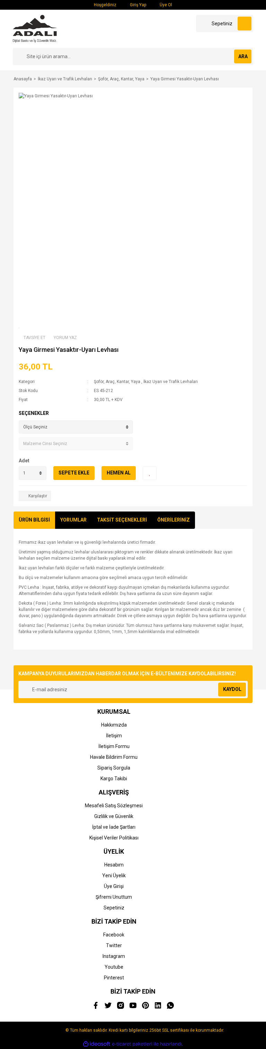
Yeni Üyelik (114, 875)
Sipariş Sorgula (113, 768)
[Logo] (35, 28)
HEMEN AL (119, 472)
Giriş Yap (137, 4)
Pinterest (114, 977)
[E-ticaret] (132, 1044)
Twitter (114, 945)
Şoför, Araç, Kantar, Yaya (117, 381)
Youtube (114, 967)
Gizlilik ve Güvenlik (113, 816)
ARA (243, 56)
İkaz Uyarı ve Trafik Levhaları (170, 381)
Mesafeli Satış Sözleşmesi (114, 805)
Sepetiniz (114, 907)
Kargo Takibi (113, 778)
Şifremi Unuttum (114, 897)
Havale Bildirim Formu (114, 757)
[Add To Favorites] (150, 473)
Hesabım (114, 865)
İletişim (114, 735)
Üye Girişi (114, 886)
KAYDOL (232, 689)
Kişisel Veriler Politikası (114, 838)
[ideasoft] (96, 1044)
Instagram (114, 956)
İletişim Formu (114, 746)
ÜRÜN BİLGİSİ (34, 520)
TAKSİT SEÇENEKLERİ (122, 520)
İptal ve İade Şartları (113, 827)
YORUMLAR (73, 520)
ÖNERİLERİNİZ (173, 520)
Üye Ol (165, 4)
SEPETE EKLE (74, 472)
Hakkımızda (114, 725)
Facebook (113, 934)
